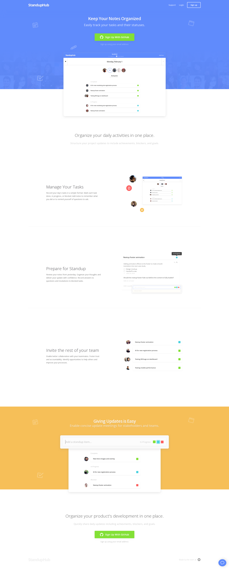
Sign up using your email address (114, 44)
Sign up (194, 5)
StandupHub (38, 5)
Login (181, 5)
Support (172, 5)
